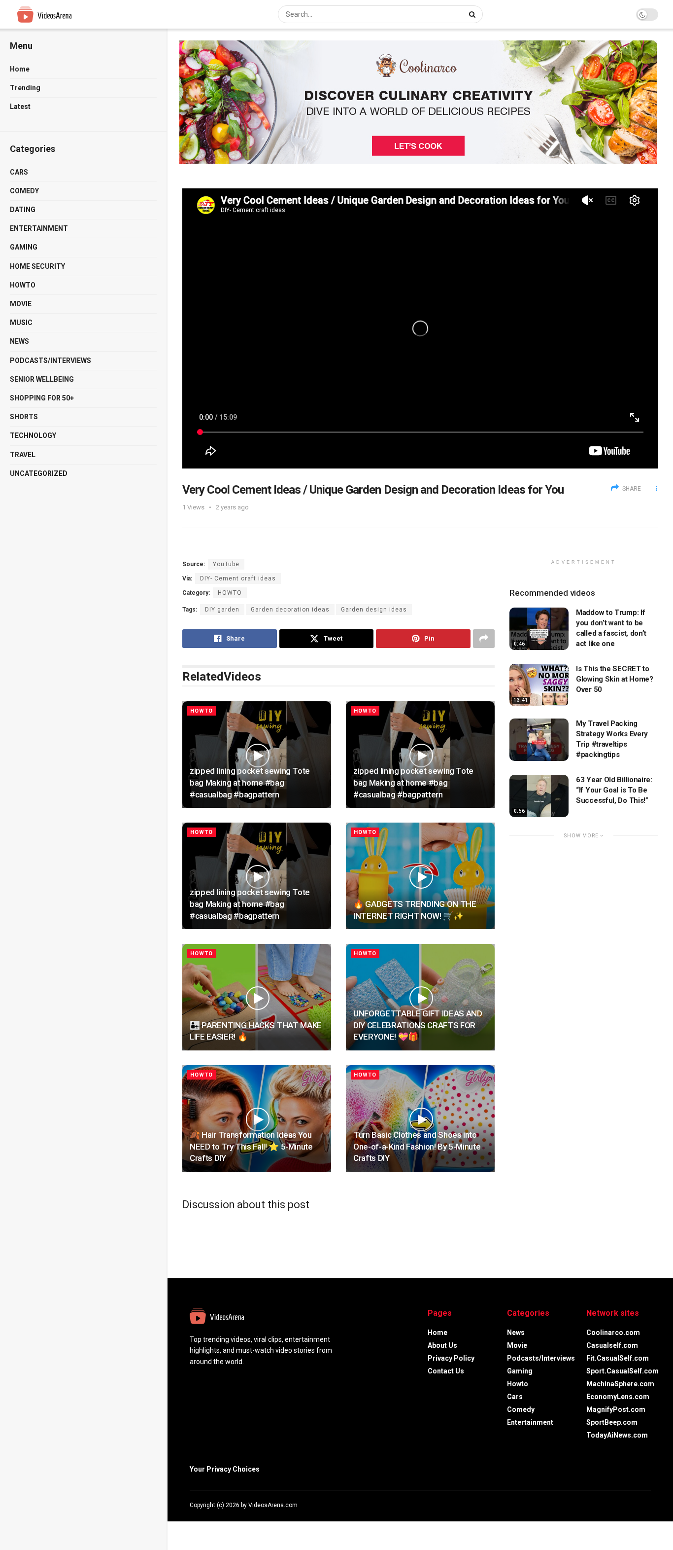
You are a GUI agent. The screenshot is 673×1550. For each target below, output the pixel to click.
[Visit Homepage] (63, 14)
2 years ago (232, 507)
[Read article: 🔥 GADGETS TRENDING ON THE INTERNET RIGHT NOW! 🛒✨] (420, 876)
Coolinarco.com (613, 1332)
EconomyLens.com (617, 1397)
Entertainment (39, 228)
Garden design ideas (374, 609)
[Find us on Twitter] (621, 1505)
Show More (582, 835)
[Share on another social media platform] (484, 638)
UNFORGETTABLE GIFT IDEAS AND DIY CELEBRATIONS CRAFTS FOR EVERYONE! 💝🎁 (417, 1025)
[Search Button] (473, 14)
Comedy (24, 191)
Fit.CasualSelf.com (617, 1358)
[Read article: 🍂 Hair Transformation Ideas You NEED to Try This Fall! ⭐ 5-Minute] (256, 1118)
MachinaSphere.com (620, 1384)
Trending (25, 88)
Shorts (24, 417)
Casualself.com (612, 1345)
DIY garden (222, 609)
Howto (22, 285)
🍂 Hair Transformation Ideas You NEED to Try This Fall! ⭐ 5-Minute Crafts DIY (251, 1146)
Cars (19, 172)
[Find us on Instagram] (635, 1505)
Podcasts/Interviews (50, 360)
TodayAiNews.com (617, 1435)
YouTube (226, 564)
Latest (20, 106)
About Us (442, 1345)
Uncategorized (38, 473)
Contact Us (446, 1371)
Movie (21, 304)
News (19, 341)
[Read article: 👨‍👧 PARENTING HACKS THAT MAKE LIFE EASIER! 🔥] (256, 997)
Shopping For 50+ (42, 398)
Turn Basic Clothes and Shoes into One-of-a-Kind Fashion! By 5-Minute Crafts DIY (416, 1146)
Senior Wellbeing (42, 379)
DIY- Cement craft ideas (238, 578)
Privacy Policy (451, 1358)
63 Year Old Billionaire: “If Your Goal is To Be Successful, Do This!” (614, 790)
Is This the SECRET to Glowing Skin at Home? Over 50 (614, 679)
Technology (33, 435)
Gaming (23, 247)
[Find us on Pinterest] (648, 1505)
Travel (22, 455)
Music (21, 322)
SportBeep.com (612, 1422)
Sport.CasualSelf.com (622, 1371)
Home (20, 69)
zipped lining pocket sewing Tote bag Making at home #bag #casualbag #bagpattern (250, 782)
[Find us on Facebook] (608, 1505)
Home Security (37, 266)
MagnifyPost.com (615, 1409)
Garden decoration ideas (290, 609)
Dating (22, 210)
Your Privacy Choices (225, 1469)
